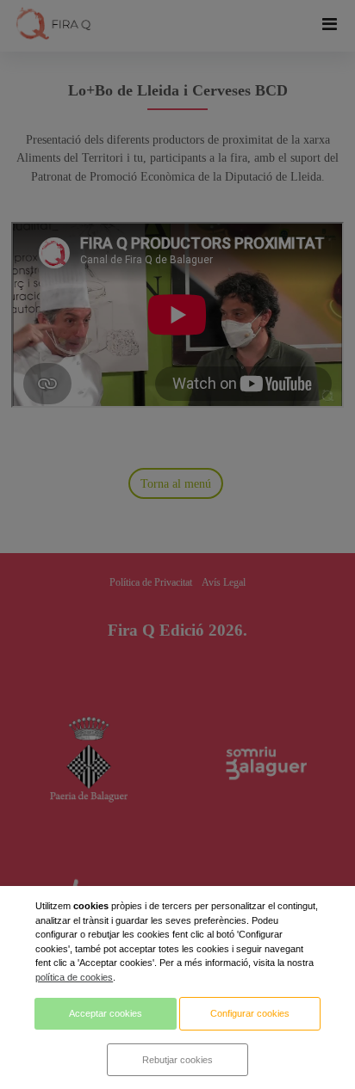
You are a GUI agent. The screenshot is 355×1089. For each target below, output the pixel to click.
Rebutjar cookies (177, 1060)
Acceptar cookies (105, 1013)
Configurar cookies (250, 1013)
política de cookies (74, 977)
